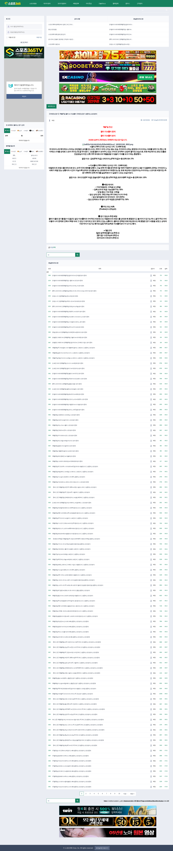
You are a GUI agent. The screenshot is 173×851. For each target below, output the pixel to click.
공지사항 (77, 19)
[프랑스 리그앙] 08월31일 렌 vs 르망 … (120, 44)
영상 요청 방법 (52, 29)
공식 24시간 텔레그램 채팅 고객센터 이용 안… (61, 39)
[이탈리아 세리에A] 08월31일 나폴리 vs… (121, 29)
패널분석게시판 (138, 19)
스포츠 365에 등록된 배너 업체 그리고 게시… (61, 24)
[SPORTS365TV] (12, 3)
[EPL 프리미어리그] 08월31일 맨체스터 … (121, 39)
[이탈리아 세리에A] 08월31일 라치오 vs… (121, 34)
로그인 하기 (24, 42)
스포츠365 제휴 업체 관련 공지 (57, 34)
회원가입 (39, 37)
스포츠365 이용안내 (54, 44)
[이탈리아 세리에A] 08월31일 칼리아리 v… (121, 24)
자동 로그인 (12, 37)
